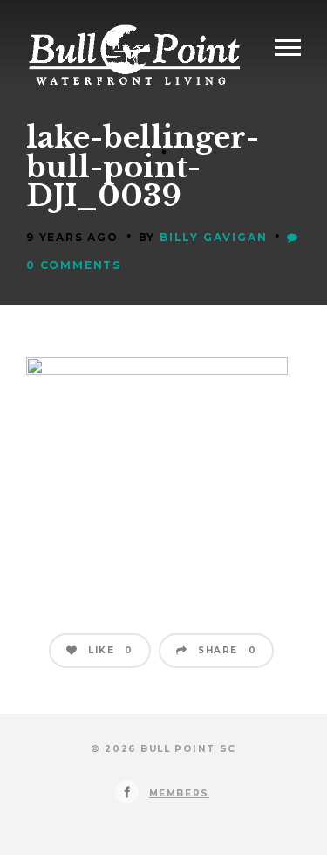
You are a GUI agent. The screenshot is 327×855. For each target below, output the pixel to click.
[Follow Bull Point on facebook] (127, 791)
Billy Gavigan (213, 237)
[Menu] (288, 48)
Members (179, 793)
